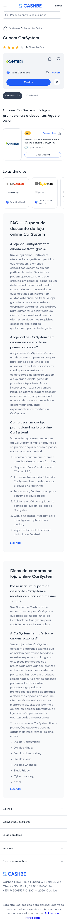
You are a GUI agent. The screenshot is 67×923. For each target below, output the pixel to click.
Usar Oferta (43, 155)
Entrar (58, 5)
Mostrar (28, 82)
